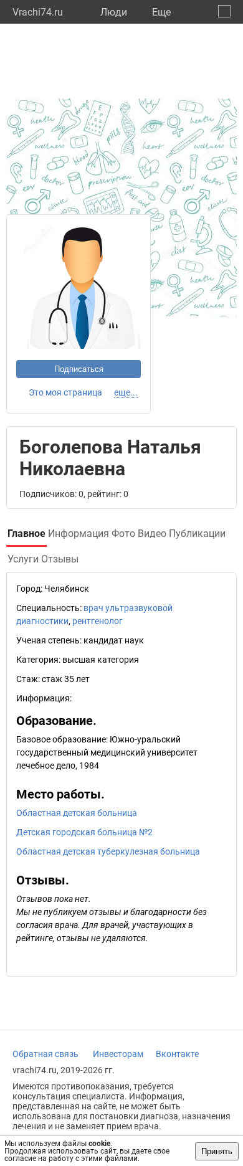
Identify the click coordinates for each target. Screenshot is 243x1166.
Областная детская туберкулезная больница (108, 851)
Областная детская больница (76, 813)
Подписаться (78, 369)
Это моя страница (65, 392)
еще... (126, 392)
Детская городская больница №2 (84, 832)
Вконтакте (177, 1054)
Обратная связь (45, 1054)
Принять (216, 1151)
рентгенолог (97, 621)
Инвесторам (118, 1054)
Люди (113, 12)
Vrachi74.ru (37, 12)
